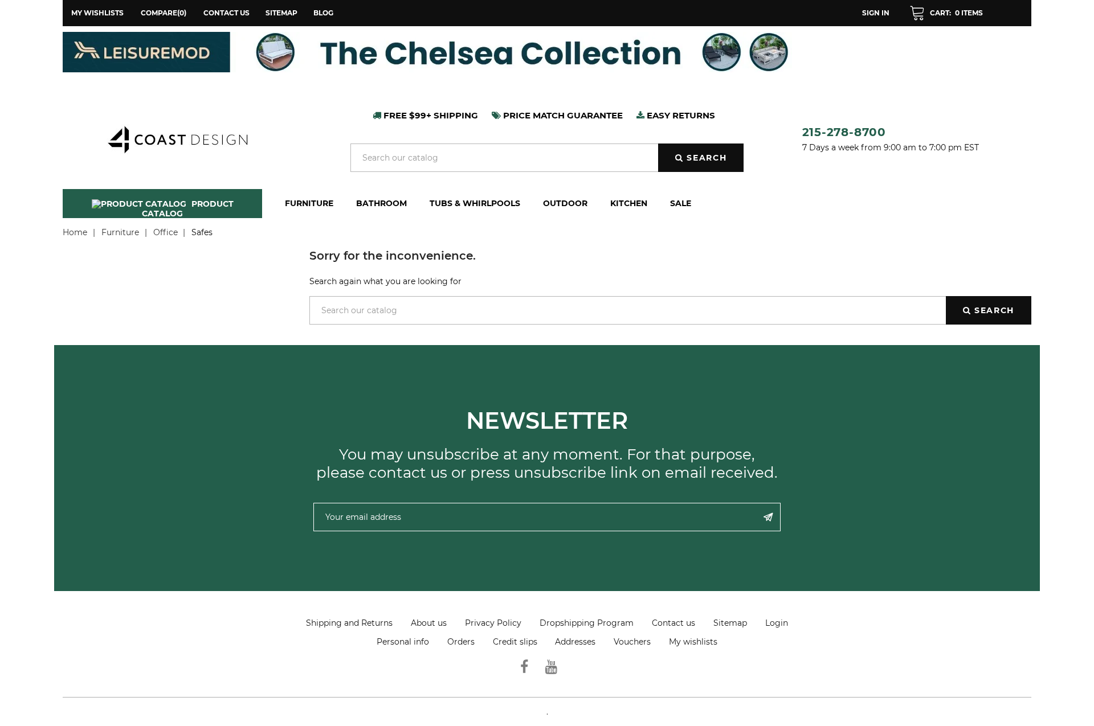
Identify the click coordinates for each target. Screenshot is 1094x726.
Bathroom (381, 203)
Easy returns (679, 115)
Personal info (403, 642)
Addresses (575, 642)
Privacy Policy (493, 623)
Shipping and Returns (349, 623)
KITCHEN (628, 203)
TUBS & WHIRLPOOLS (475, 203)
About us (429, 623)
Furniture (309, 203)
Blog (323, 13)
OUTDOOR (565, 203)
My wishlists (693, 642)
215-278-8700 (844, 132)
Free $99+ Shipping (429, 115)
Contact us (226, 13)
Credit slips (515, 642)
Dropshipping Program (587, 623)
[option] (547, 52)
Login (776, 623)
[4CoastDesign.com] (177, 138)
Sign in (875, 13)
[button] (946, 13)
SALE (680, 203)
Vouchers (632, 642)
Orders (461, 642)
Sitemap (281, 13)
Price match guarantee (562, 115)
